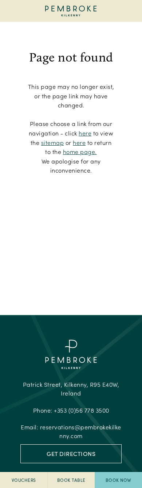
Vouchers (24, 480)
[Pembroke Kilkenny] (71, 10)
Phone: (71, 410)
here (85, 133)
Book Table (71, 480)
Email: (71, 431)
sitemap (52, 142)
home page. (80, 152)
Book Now (118, 480)
